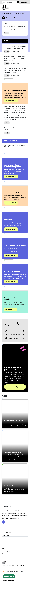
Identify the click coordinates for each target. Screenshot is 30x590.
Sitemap (13, 565)
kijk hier (16, 573)
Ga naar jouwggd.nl (10, 229)
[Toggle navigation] (26, 8)
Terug (5, 18)
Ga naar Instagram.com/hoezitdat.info (15, 522)
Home (3, 13)
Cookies (9, 565)
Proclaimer (4, 568)
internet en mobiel (11, 517)
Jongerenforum (9, 13)
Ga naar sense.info (11, 101)
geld (11, 518)
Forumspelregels (5, 535)
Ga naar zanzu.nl (11, 310)
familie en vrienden (6, 513)
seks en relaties (18, 513)
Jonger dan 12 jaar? (6, 538)
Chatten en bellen (12, 331)
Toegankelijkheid (20, 565)
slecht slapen (21, 515)
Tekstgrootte (24, 2)
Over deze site (5, 548)
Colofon (4, 565)
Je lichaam (17, 13)
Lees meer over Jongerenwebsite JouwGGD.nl (15, 387)
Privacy (3, 553)
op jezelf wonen (16, 518)
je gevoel (13, 513)
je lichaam (11, 515)
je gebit (16, 515)
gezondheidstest (6, 518)
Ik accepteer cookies (9, 576)
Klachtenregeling (6, 551)
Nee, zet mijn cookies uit (8, 580)
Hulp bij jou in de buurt (14, 334)
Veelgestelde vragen (13, 338)
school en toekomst (20, 517)
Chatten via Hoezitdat (7, 532)
